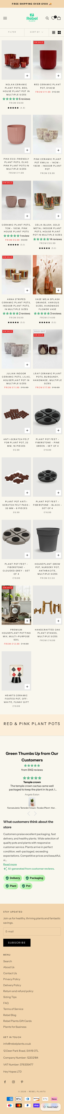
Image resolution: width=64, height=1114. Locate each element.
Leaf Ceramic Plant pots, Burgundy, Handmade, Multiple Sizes (47, 378)
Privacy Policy (11, 979)
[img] (32, 765)
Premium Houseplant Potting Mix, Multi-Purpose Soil (16, 634)
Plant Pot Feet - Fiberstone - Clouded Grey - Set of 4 (16, 569)
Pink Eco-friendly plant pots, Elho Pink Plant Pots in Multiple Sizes (16, 164)
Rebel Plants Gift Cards (17, 1021)
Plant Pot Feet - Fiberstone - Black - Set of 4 (47, 504)
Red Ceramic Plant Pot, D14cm (47, 86)
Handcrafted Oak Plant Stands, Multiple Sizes (47, 633)
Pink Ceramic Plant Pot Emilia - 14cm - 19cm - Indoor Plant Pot (47, 164)
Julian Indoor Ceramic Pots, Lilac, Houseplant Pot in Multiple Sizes (16, 378)
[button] (29, 813)
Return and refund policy (18, 991)
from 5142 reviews (32, 769)
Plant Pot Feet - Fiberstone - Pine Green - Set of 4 (47, 442)
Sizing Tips (10, 997)
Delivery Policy (12, 985)
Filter (12, 32)
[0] (53, 18)
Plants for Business (14, 1026)
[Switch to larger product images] (53, 32)
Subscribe (17, 942)
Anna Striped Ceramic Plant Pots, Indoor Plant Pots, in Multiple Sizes (16, 304)
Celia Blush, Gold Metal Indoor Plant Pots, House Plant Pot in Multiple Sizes (47, 230)
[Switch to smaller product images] (59, 32)
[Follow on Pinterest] (22, 1082)
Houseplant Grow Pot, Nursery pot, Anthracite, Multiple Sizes (47, 569)
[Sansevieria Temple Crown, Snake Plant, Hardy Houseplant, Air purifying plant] (32, 801)
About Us (8, 967)
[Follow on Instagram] (13, 1082)
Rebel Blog (9, 1015)
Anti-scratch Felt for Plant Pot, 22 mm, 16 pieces (16, 442)
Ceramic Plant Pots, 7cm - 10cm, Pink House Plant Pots (16, 228)
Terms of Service (13, 1009)
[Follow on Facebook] (5, 1082)
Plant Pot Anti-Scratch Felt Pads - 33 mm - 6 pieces (16, 504)
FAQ (6, 1003)
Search (7, 961)
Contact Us (10, 973)
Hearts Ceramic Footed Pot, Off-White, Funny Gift (16, 698)
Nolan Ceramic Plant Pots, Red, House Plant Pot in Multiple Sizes (16, 89)
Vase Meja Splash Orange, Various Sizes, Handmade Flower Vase (47, 304)
